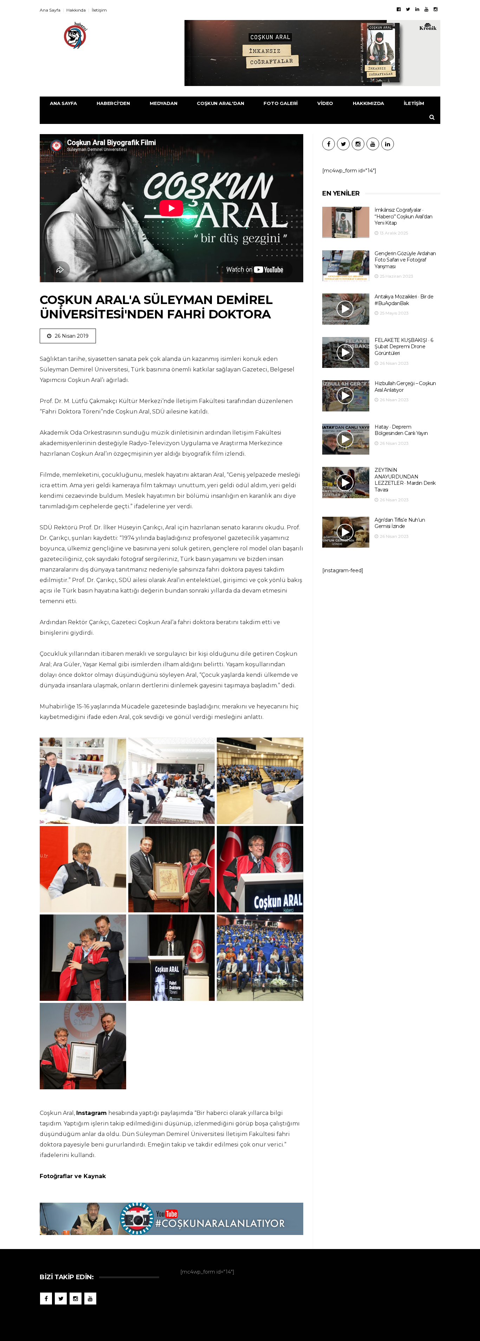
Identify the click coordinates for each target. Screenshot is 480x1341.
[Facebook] (399, 9)
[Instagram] (435, 9)
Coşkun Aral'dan (220, 103)
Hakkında (76, 10)
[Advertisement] (381, 637)
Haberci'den (113, 103)
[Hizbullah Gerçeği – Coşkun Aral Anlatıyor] (345, 395)
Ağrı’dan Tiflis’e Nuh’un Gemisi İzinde (400, 523)
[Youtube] (426, 9)
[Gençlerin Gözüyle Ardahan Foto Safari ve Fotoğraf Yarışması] (345, 266)
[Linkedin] (417, 9)
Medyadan (163, 103)
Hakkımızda (368, 103)
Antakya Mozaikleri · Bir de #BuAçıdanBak (404, 299)
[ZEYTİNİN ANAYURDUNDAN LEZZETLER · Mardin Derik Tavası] (345, 482)
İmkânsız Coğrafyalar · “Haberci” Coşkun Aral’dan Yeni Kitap (403, 216)
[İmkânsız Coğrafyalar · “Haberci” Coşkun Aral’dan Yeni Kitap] (345, 222)
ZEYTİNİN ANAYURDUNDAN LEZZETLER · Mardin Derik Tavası (405, 480)
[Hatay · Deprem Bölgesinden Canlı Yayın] (345, 439)
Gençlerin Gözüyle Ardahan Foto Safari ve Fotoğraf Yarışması (405, 260)
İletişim (99, 10)
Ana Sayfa (50, 10)
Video (325, 103)
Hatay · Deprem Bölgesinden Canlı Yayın (401, 430)
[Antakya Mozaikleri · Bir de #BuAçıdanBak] (345, 309)
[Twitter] (408, 9)
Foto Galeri (281, 103)
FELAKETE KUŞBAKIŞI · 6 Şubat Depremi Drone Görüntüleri (404, 346)
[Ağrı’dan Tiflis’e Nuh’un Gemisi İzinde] (345, 532)
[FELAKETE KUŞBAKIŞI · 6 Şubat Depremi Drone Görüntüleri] (345, 352)
